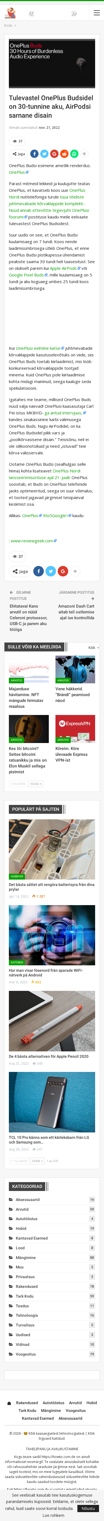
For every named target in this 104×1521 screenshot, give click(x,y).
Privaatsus (25, 1277)
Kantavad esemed (32, 1238)
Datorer (17, 962)
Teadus (22, 1306)
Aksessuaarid (28, 1199)
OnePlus (17, 172)
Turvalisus (25, 1325)
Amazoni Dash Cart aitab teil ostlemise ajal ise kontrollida (76, 612)
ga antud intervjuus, (63, 412)
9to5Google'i (55, 515)
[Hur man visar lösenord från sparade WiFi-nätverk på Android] (52, 935)
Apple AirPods (63, 268)
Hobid (21, 1228)
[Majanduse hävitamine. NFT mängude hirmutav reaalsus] (29, 669)
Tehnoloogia (27, 1315)
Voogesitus (26, 1354)
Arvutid (16, 680)
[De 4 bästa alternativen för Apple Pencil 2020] (52, 1021)
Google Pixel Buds (26, 275)
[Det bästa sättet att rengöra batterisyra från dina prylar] (52, 849)
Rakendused (27, 1286)
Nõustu (88, 1508)
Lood (20, 1248)
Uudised (23, 1335)
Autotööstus (26, 1219)
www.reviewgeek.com (32, 540)
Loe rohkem (53, 1515)
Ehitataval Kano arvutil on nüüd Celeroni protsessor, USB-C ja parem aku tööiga (28, 618)
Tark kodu (25, 1296)
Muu (20, 1267)
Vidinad (22, 1344)
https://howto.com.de (58, 1456)
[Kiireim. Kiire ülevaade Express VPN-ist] (75, 729)
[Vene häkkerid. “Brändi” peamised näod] (75, 669)
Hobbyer (17, 876)
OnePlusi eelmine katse (38, 348)
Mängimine (26, 1257)
